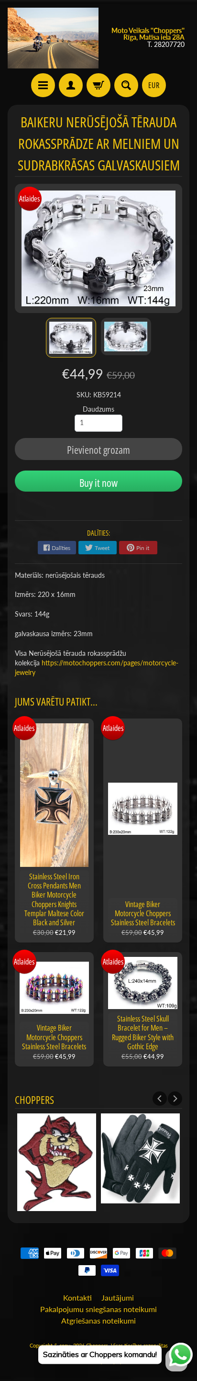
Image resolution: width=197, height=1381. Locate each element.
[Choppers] (53, 38)
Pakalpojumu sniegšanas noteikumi (98, 1309)
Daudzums (98, 409)
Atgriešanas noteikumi (98, 1320)
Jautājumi (117, 1297)
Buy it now (98, 482)
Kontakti (77, 1297)
